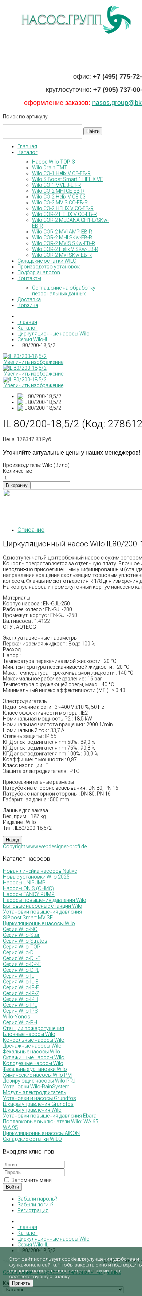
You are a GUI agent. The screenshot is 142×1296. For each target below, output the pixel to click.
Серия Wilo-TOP (21, 947)
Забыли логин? (35, 1204)
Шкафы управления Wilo (32, 1110)
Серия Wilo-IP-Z (21, 993)
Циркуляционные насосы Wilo (39, 923)
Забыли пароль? (37, 1199)
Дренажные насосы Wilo (32, 1046)
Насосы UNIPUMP (24, 882)
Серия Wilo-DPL (21, 970)
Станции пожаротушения (33, 1028)
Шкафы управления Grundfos (38, 1104)
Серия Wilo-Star (21, 935)
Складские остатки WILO (32, 1139)
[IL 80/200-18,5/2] (39, 396)
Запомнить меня (31, 1180)
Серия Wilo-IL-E (20, 982)
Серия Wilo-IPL (20, 1005)
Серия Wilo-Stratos (25, 941)
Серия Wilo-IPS (20, 1011)
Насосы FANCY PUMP (29, 894)
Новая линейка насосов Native (40, 871)
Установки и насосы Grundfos (39, 1098)
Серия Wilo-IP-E (21, 987)
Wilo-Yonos (16, 1017)
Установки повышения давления (42, 912)
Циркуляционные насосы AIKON (41, 1133)
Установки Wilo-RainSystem (36, 1086)
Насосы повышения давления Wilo (44, 900)
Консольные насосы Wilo (33, 1040)
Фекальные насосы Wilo (31, 1052)
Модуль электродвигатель (34, 1092)
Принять (21, 1283)
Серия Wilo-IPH (20, 999)
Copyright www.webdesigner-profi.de (45, 846)
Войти (12, 1187)
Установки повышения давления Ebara (49, 1116)
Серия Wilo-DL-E (21, 958)
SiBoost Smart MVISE (28, 917)
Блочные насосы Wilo (29, 1034)
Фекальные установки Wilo (35, 1069)
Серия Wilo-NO (20, 929)
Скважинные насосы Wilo (33, 1057)
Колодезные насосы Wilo (33, 1063)
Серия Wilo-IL (18, 976)
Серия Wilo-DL (19, 952)
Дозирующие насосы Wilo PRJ (39, 1081)
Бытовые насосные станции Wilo (42, 906)
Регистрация (32, 1210)
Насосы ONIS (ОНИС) (28, 888)
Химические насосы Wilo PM (37, 1075)
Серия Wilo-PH (20, 1022)
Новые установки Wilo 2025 (36, 877)
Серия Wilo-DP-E (22, 964)
